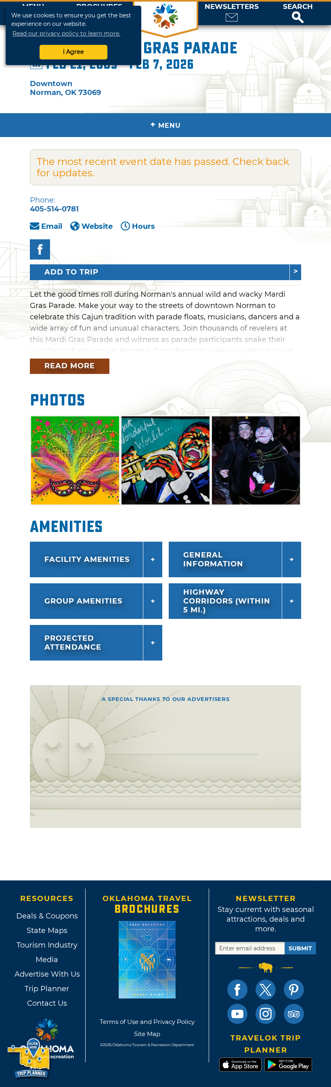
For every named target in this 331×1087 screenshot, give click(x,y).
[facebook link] (237, 989)
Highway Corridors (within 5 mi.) (226, 601)
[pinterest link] (294, 989)
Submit (300, 948)
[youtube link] (237, 1014)
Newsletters (232, 7)
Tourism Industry (47, 945)
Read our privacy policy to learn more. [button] (66, 33)
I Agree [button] (73, 51)
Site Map (147, 1034)
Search (298, 7)
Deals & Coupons (47, 916)
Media (47, 959)
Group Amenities (83, 601)
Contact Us (47, 1003)
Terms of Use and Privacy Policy (147, 1022)
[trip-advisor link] (294, 1014)
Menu (165, 124)
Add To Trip (71, 272)
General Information (213, 559)
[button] (298, 13)
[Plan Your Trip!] (29, 1058)
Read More (69, 365)
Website (97, 226)
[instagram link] (266, 1014)
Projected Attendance (72, 643)
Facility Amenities (87, 559)
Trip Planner (47, 988)
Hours (143, 226)
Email (51, 226)
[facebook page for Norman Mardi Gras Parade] (40, 249)
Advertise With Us (47, 974)
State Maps (47, 930)
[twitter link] (266, 989)
